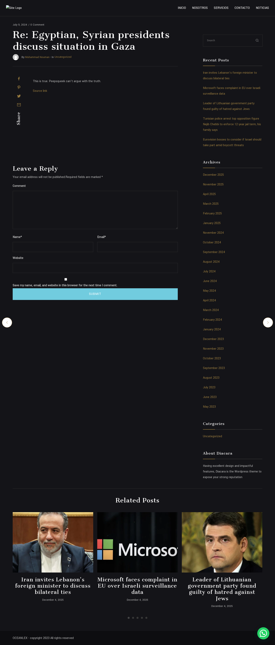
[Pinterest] (19, 87)
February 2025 (212, 213)
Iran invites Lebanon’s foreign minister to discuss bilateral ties (53, 585)
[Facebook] (19, 78)
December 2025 (213, 175)
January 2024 (212, 329)
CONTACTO (242, 8)
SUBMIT (95, 294)
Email (101, 237)
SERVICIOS (221, 8)
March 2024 (211, 310)
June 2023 (210, 397)
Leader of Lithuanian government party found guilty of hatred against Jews (222, 589)
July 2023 (209, 387)
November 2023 (213, 349)
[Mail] (19, 104)
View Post (53, 542)
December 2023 (213, 339)
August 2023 (211, 378)
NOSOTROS (200, 8)
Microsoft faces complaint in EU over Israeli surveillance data (137, 585)
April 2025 (209, 194)
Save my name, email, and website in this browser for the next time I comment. (65, 285)
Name (17, 237)
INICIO (182, 8)
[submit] (257, 40)
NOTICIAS (262, 8)
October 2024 (212, 242)
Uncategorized (212, 436)
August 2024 (211, 262)
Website (18, 258)
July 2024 (209, 271)
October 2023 (212, 358)
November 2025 (213, 184)
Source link (40, 91)
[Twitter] (19, 96)
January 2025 (212, 223)
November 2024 (213, 233)
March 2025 (211, 204)
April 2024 (209, 300)
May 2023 (209, 407)
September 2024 (214, 252)
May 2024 (209, 291)
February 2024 (212, 320)
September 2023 (214, 368)
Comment (19, 186)
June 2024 (210, 281)
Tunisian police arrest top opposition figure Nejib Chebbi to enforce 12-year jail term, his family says (232, 124)
